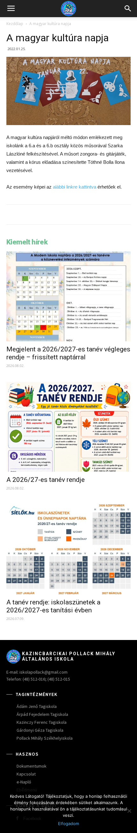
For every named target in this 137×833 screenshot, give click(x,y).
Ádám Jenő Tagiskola (37, 706)
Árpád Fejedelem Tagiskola (42, 714)
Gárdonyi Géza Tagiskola (40, 730)
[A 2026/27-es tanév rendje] (68, 427)
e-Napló (24, 782)
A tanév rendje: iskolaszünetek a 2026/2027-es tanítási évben (53, 606)
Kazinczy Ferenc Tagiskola (42, 722)
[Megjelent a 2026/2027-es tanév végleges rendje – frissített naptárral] (68, 296)
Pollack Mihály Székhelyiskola (45, 738)
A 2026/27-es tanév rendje (45, 479)
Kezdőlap (14, 23)
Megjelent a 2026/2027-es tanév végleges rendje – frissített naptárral (68, 353)
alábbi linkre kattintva (74, 187)
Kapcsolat (26, 774)
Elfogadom (68, 823)
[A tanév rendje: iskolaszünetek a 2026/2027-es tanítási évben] (68, 549)
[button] (128, 8)
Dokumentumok (32, 766)
